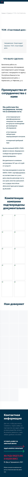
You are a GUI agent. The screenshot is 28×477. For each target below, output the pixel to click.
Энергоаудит (18, 43)
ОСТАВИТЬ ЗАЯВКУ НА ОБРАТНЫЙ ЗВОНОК (11, 442)
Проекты (9, 13)
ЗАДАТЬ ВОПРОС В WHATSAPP (13, 448)
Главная (4, 13)
